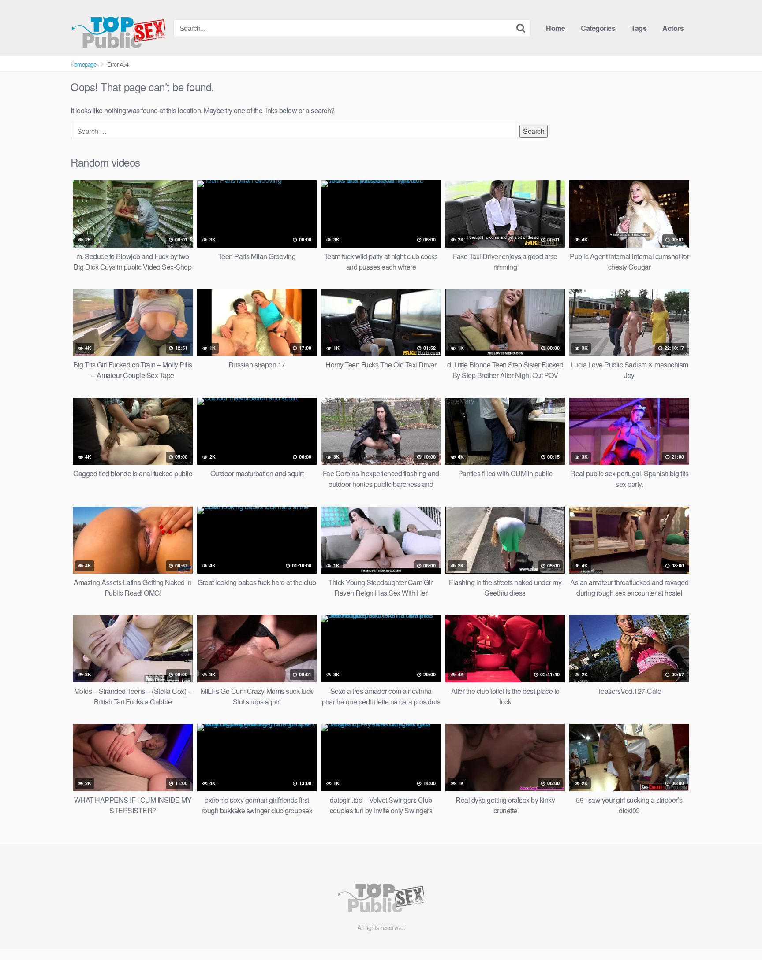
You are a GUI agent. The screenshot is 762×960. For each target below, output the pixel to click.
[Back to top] (738, 931)
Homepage (83, 64)
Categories (598, 28)
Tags (638, 28)
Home (555, 28)
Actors (673, 28)
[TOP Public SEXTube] (118, 28)
